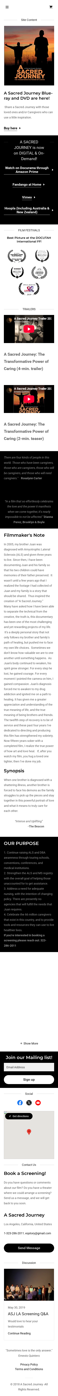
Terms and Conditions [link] (29, 1369)
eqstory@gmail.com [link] (38, 1233)
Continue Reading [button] (19, 1333)
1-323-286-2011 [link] (14, 1233)
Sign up (29, 1080)
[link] (51, 7)
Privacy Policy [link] (29, 1364)
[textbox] (29, 1067)
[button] (9, 7)
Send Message (29, 1248)
